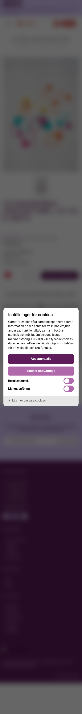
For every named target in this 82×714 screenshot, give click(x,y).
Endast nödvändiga (41, 370)
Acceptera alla (41, 358)
